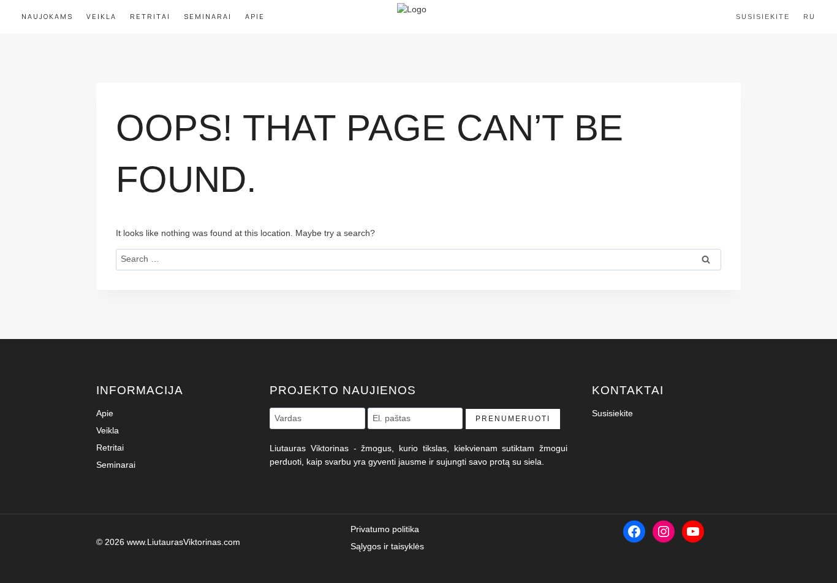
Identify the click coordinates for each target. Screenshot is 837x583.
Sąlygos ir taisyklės (387, 546)
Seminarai (208, 16)
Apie (255, 16)
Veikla (101, 16)
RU (809, 16)
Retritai (150, 16)
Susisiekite (763, 16)
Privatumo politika (384, 529)
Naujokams (47, 16)
